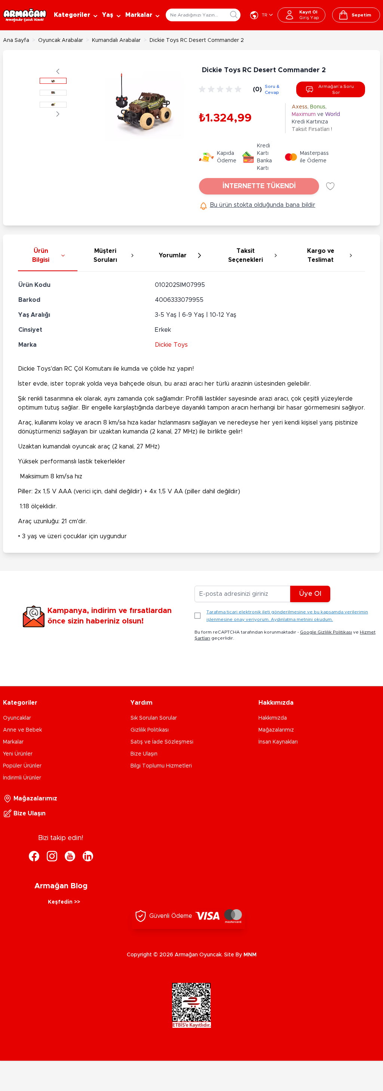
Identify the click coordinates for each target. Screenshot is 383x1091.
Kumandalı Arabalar (116, 40)
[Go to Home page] (24, 15)
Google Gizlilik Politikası (326, 632)
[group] (221, 89)
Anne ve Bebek (22, 730)
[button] (58, 71)
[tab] (47, 255)
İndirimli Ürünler (22, 778)
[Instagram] (52, 856)
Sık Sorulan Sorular (154, 718)
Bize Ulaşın (144, 754)
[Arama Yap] (233, 14)
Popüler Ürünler (22, 766)
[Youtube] (70, 856)
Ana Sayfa (16, 40)
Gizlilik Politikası (150, 730)
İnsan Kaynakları (278, 742)
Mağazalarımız (276, 730)
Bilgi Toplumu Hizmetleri (161, 766)
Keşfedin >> (64, 902)
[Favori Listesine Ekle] (330, 186)
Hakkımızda (272, 718)
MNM (250, 954)
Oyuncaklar (17, 718)
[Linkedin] (88, 856)
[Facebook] (34, 856)
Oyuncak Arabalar (60, 40)
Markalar (13, 742)
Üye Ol (310, 594)
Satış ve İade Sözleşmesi (162, 742)
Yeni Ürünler (18, 754)
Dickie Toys (171, 345)
